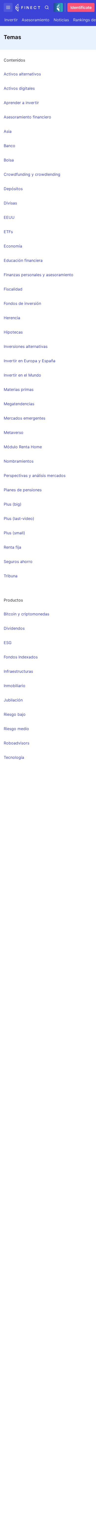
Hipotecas (13, 332)
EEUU (9, 217)
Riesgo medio (16, 728)
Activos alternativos (22, 73)
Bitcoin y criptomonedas (26, 613)
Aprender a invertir (21, 102)
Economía (13, 246)
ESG (8, 642)
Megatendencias (19, 403)
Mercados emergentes (24, 418)
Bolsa (9, 159)
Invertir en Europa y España (29, 360)
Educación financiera (23, 260)
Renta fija (12, 547)
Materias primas (18, 389)
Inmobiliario (14, 685)
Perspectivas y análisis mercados (34, 475)
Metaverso (13, 432)
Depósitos (13, 188)
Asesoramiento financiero (27, 116)
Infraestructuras (18, 671)
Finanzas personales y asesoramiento (38, 274)
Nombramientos (18, 461)
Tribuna (10, 575)
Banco (9, 145)
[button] (8, 7)
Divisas (10, 203)
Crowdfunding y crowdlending (32, 174)
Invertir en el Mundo (22, 375)
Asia (8, 131)
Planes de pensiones (23, 489)
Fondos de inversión (22, 303)
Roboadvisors (16, 742)
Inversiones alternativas (26, 346)
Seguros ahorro (18, 561)
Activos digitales (19, 88)
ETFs (8, 231)
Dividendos (14, 628)
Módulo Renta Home (23, 446)
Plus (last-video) (19, 518)
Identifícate (81, 7)
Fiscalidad (13, 289)
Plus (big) (12, 504)
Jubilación (13, 699)
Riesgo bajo (15, 714)
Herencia (12, 317)
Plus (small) (14, 532)
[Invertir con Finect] (28, 7)
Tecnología (14, 757)
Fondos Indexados (21, 656)
